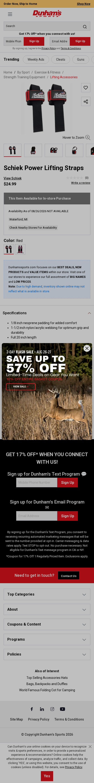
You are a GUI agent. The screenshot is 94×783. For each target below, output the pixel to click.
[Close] (87, 348)
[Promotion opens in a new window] (47, 391)
